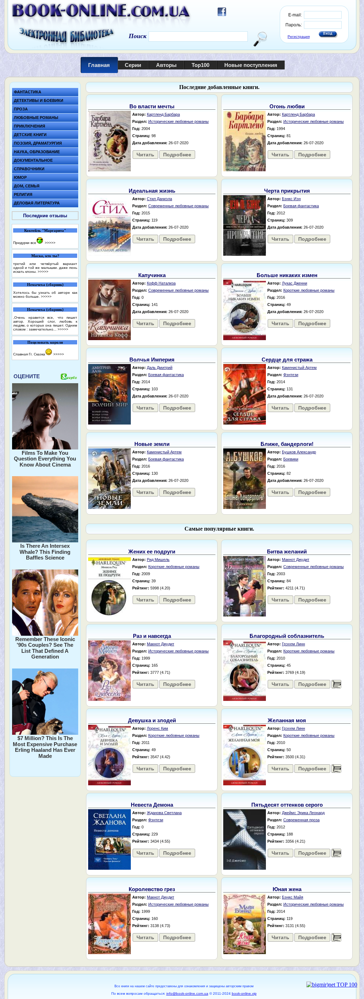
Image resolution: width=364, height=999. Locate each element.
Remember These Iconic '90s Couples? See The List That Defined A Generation (45, 648)
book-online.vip (244, 993)
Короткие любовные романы (308, 290)
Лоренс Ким (157, 728)
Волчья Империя (152, 360)
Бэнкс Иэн (291, 199)
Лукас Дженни (294, 283)
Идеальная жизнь (152, 191)
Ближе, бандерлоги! (287, 444)
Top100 (200, 65)
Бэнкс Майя (292, 897)
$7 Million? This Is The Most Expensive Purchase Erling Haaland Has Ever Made (45, 747)
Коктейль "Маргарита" (45, 230)
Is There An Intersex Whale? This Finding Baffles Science (45, 552)
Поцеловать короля (45, 342)
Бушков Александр (299, 452)
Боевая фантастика (301, 206)
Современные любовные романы (178, 206)
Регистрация (299, 36)
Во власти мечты (152, 106)
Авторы (166, 65)
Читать (145, 154)
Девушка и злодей (152, 720)
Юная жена (287, 889)
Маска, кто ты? (45, 256)
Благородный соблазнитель (287, 636)
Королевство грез (152, 889)
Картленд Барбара (163, 114)
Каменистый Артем (299, 367)
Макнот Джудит (295, 559)
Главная (99, 65)
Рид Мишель (158, 559)
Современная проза (301, 820)
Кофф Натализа (161, 283)
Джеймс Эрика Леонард (303, 813)
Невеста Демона (152, 805)
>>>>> (50, 243)
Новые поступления (250, 65)
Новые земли (152, 444)
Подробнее (177, 154)
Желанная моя (287, 720)
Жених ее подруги (151, 551)
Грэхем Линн (293, 644)
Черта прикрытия (287, 191)
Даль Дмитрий (159, 367)
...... (336, 684)
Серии (133, 65)
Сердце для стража (287, 360)
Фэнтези (290, 375)
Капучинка (152, 275)
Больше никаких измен (287, 275)
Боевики (290, 459)
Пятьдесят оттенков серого (287, 805)
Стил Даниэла (159, 199)
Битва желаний (287, 551)
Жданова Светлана (164, 813)
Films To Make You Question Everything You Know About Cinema (45, 459)
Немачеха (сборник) (45, 284)
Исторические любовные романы (178, 121)
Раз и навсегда (152, 636)
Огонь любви (287, 106)
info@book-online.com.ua (187, 993)
